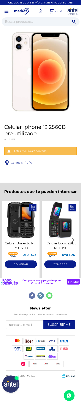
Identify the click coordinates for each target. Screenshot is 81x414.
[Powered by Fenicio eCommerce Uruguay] (68, 376)
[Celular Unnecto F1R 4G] (21, 220)
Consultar (73, 282)
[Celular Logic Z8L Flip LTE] (60, 220)
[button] (74, 21)
